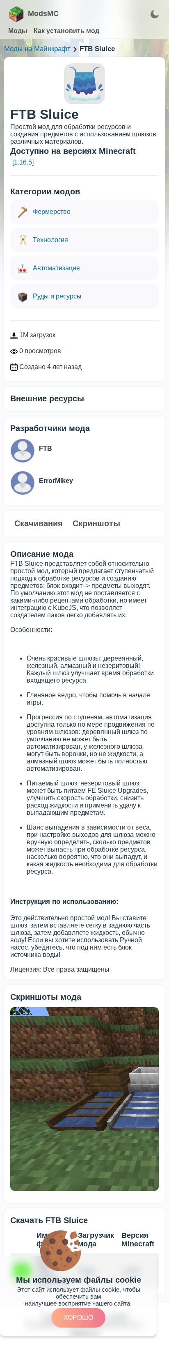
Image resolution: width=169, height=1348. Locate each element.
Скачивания (38, 523)
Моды (17, 30)
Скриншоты (96, 523)
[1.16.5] (23, 162)
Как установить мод (66, 30)
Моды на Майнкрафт (37, 49)
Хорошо (78, 1317)
